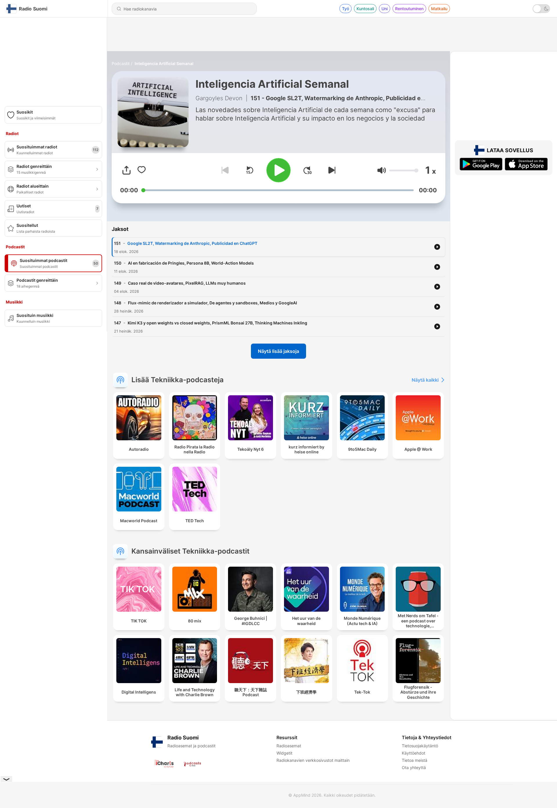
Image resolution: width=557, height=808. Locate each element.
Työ (345, 8)
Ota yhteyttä (414, 767)
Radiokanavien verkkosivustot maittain (313, 760)
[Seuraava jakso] (330, 170)
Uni (384, 8)
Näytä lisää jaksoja (278, 351)
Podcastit (121, 63)
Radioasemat (288, 745)
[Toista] (278, 170)
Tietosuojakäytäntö (420, 745)
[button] (381, 170)
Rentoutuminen (409, 8)
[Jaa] (126, 170)
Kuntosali (365, 8)
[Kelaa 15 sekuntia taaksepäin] (249, 170)
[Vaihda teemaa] (541, 8)
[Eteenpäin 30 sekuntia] (307, 170)
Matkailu (439, 8)
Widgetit (284, 752)
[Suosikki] (141, 170)
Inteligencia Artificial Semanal (164, 63)
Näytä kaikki (425, 380)
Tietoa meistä (414, 760)
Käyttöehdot (413, 752)
